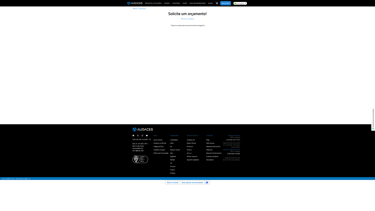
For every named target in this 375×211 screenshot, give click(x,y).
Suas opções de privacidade (192, 182)
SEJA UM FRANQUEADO (198, 3)
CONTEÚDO (176, 3)
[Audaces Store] (216, 3)
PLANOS (167, 3)
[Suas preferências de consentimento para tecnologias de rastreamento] (373, 119)
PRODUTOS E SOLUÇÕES (153, 3)
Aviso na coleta (172, 182)
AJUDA (210, 3)
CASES (185, 3)
